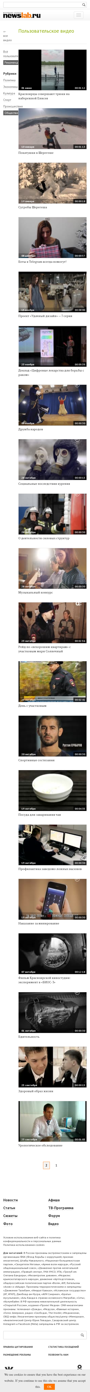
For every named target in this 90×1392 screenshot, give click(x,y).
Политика (9, 80)
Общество (11, 113)
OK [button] (49, 1387)
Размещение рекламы (17, 1354)
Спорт (7, 100)
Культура (9, 93)
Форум (54, 1215)
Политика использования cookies (24, 1244)
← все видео (7, 35)
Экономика (10, 87)
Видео (53, 1223)
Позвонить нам (58, 1354)
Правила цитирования (18, 1346)
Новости (10, 1200)
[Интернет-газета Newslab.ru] (21, 15)
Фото (8, 1223)
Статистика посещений (63, 1346)
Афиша (54, 1200)
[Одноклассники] (81, 1368)
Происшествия (13, 106)
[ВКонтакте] (39, 1368)
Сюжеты (10, 1215)
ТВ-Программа (60, 1207)
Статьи (9, 1207)
